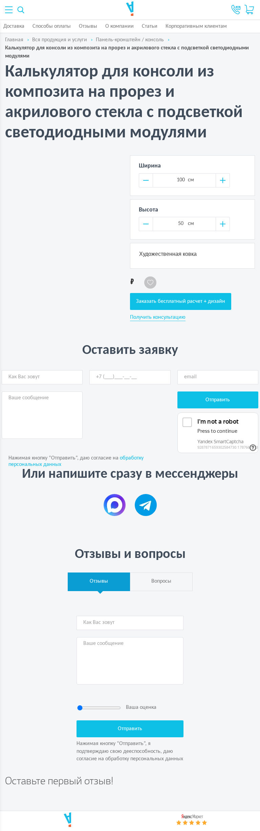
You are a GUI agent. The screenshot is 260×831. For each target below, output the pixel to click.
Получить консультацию (158, 317)
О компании (119, 26)
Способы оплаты (51, 26)
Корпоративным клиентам (196, 26)
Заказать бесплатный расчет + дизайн (180, 301)
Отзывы (88, 26)
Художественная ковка (168, 254)
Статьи (149, 26)
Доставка (13, 26)
